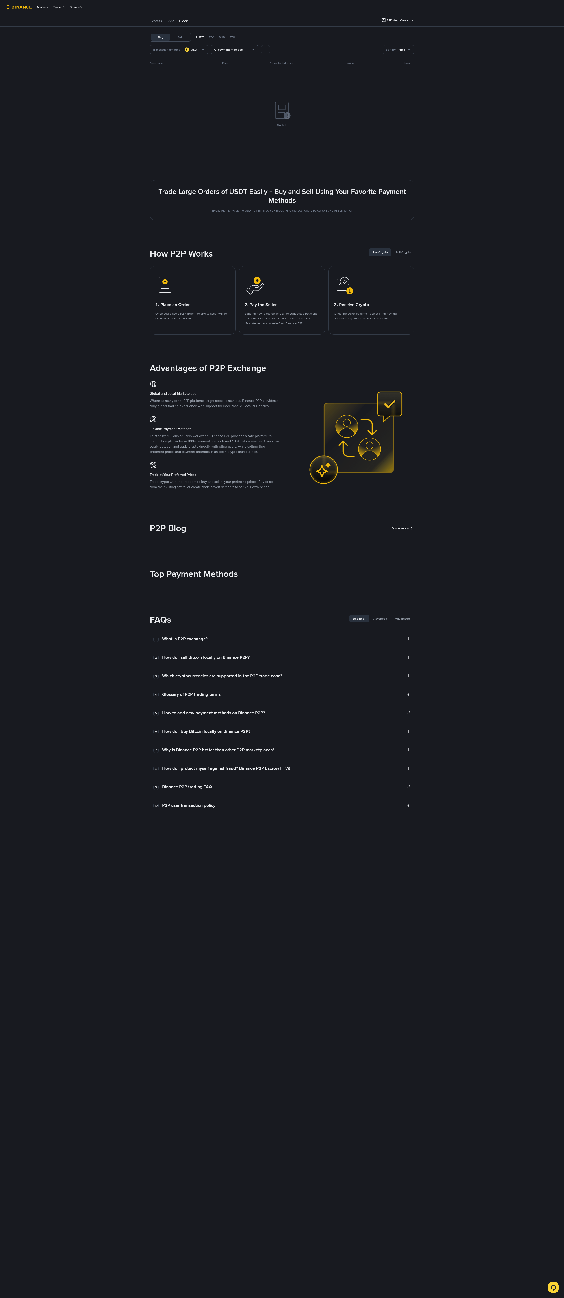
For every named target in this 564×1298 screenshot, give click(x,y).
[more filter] (265, 49)
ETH (232, 37)
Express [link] (156, 21)
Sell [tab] (180, 37)
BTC (211, 37)
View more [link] (400, 528)
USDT (200, 37)
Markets (42, 7)
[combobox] (195, 49)
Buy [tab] (160, 37)
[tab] (156, 21)
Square (75, 7)
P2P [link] (170, 21)
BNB (222, 37)
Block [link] (183, 21)
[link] (286, 694)
